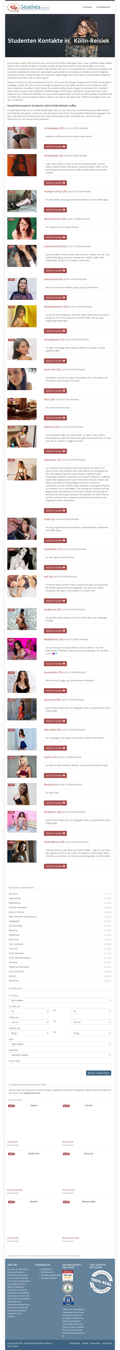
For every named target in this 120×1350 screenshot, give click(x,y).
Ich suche (13, 995)
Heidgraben (60, 921)
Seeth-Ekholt (60, 898)
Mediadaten (75, 1343)
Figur (11, 1039)
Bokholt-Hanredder (60, 907)
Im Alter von (14, 1006)
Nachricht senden (54, 146)
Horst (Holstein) (60, 971)
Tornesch (60, 948)
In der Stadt (14, 1061)
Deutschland (22, 1255)
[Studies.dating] (28, 7)
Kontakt (85, 1343)
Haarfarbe (13, 1050)
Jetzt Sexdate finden (99, 1073)
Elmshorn (60, 893)
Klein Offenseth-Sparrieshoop (60, 916)
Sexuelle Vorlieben (49, 1278)
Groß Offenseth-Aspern (60, 957)
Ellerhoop (60, 930)
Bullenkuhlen (60, 902)
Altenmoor (60, 980)
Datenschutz (95, 1343)
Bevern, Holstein (60, 912)
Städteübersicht (103, 7)
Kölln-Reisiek (80, 128)
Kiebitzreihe (60, 934)
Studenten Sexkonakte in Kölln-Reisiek (63, 1255)
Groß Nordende (60, 953)
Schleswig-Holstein (38, 1255)
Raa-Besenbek (60, 925)
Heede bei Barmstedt (60, 966)
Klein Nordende (60, 944)
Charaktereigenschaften (51, 1275)
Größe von (14, 1017)
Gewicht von (14, 1028)
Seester (60, 976)
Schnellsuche (46, 1269)
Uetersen (60, 962)
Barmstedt (60, 939)
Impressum (107, 1343)
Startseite (87, 7)
